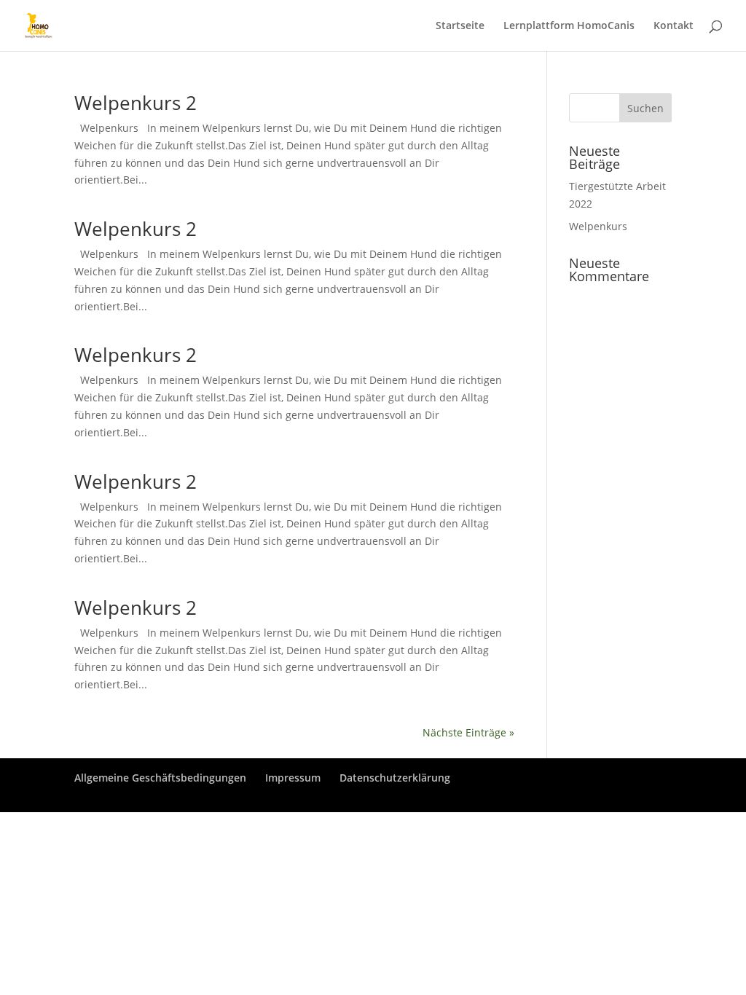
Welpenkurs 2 (135, 103)
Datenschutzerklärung (394, 777)
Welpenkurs (598, 226)
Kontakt (673, 26)
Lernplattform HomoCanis (569, 26)
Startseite (460, 26)
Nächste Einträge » (468, 732)
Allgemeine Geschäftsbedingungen (160, 777)
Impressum (293, 777)
